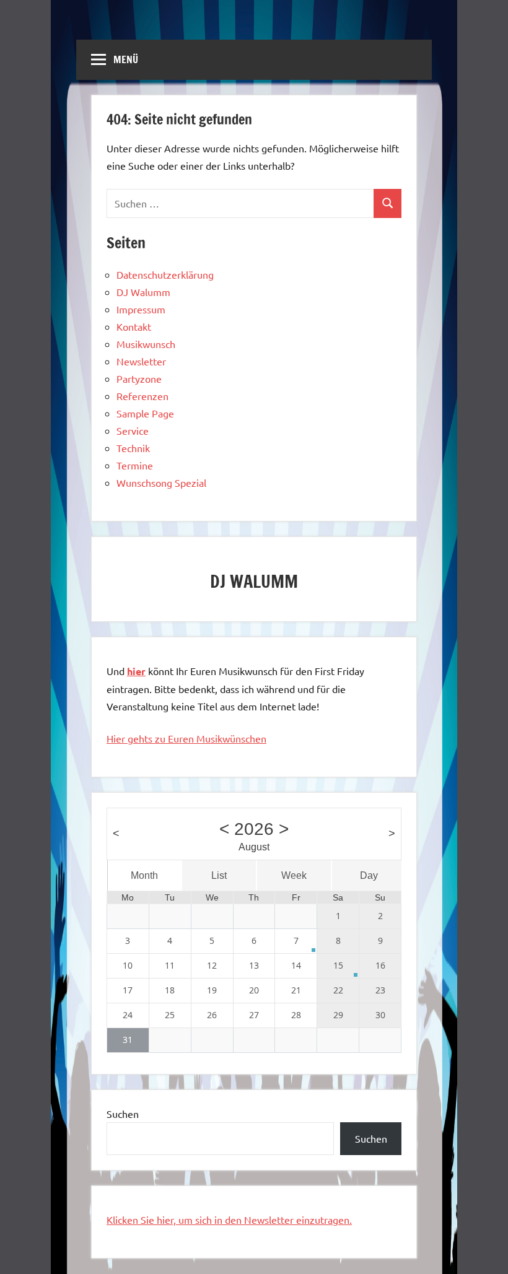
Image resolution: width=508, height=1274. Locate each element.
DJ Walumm (143, 292)
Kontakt (133, 326)
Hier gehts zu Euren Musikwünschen (186, 738)
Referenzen (142, 396)
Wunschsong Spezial (161, 482)
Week (294, 875)
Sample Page (145, 413)
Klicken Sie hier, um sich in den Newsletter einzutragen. (229, 1219)
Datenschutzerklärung (165, 274)
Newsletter (141, 361)
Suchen (123, 1113)
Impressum (140, 309)
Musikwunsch (145, 344)
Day (369, 875)
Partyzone (139, 378)
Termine (134, 465)
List (219, 875)
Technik (133, 448)
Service (132, 430)
